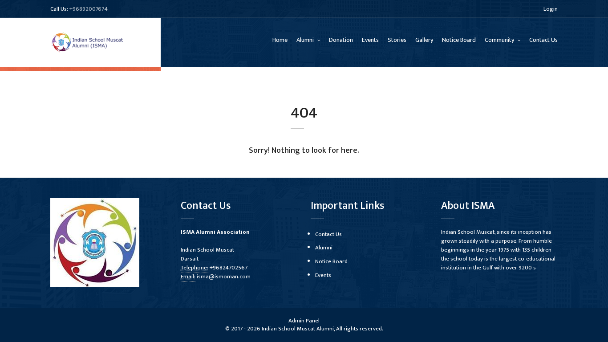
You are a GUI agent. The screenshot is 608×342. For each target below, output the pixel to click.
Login (550, 9)
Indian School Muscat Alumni (298, 329)
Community (500, 40)
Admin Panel (304, 321)
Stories (397, 40)
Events (370, 40)
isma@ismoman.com (224, 276)
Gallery (424, 40)
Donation (341, 40)
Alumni (305, 40)
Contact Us (543, 40)
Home (280, 40)
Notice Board (459, 40)
